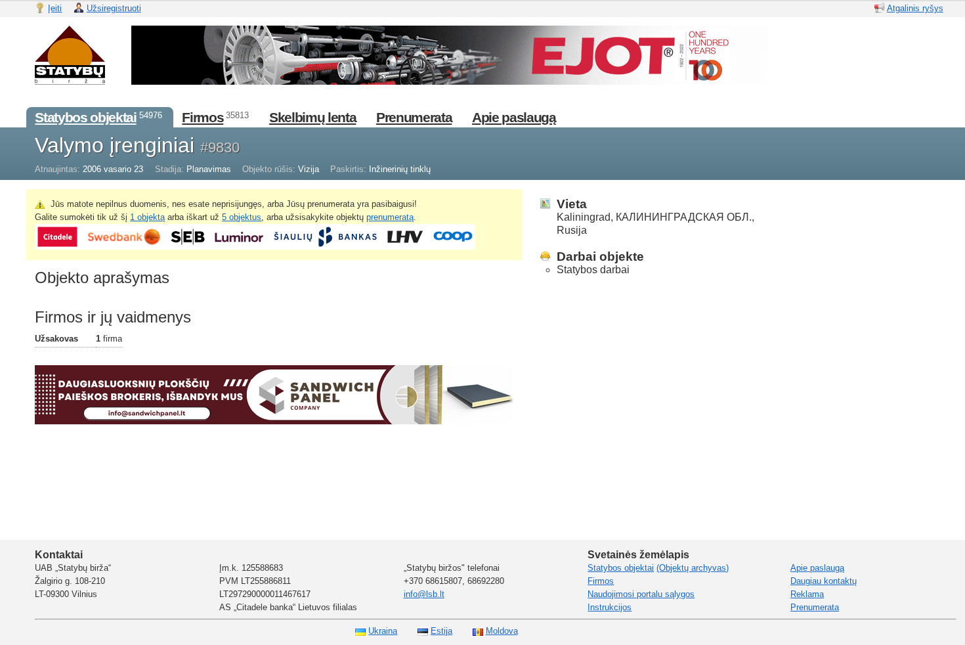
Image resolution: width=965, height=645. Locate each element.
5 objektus (241, 217)
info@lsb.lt (424, 594)
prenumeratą (390, 217)
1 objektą (147, 217)
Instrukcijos (610, 607)
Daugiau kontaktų (823, 581)
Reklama (807, 594)
